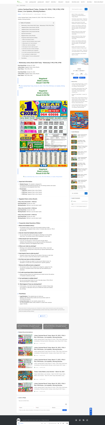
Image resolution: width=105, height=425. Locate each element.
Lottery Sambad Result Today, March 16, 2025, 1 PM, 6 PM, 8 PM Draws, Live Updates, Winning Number (49, 384)
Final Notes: (24, 58)
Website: (54, 407)
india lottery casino (75, 1)
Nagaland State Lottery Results (28, 35)
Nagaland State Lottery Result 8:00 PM (30, 31)
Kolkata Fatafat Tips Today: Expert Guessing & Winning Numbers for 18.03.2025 (79, 37)
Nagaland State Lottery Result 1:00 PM (30, 27)
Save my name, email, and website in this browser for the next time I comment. (35, 410)
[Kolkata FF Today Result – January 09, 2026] (74, 170)
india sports (60, 1)
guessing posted (32, 1)
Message (82, 77)
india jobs (67, 1)
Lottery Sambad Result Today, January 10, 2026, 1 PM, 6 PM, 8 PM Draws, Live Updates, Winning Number (79, 85)
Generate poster (53, 423)
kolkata (19, 14)
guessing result (41, 1)
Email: (37, 407)
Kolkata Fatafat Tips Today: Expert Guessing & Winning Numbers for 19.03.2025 (79, 33)
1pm (19, 335)
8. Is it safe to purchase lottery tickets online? (31, 52)
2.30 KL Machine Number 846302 (82, 206)
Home (18, 5)
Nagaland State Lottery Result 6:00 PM (30, 29)
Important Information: (26, 33)
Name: (20, 407)
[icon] (76, 420)
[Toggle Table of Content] (53, 23)
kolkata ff (47, 1)
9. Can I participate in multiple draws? (29, 54)
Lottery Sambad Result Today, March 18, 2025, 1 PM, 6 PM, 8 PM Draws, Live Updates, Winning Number (49, 348)
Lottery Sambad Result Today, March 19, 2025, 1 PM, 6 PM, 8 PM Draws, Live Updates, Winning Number (49, 336)
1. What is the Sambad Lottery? (28, 39)
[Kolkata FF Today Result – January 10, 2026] (74, 147)
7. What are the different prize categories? (30, 50)
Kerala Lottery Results (98, 1)
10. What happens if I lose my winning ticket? (30, 56)
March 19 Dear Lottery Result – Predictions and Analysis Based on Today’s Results (78, 15)
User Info (83, 1)
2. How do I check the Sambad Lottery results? (31, 41)
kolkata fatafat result (36, 420)
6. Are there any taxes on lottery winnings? (30, 48)
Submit (64, 410)
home (26, 1)
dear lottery (89, 1)
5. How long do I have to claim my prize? (30, 46)
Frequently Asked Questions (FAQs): (29, 37)
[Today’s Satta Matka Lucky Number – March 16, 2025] (25, 375)
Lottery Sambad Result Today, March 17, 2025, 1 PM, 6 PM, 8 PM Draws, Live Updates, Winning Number (49, 360)
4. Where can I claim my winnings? (28, 45)
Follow (76, 77)
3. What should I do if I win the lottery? (29, 43)
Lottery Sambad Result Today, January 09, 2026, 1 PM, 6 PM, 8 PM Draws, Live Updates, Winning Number (79, 106)
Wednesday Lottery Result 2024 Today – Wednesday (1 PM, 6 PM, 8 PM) (37, 25)
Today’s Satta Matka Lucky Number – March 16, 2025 (49, 371)
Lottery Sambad (37, 14)
